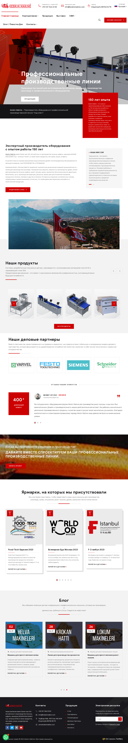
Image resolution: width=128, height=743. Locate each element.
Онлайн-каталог (114, 20)
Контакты (31, 24)
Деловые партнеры (74, 721)
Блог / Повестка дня (13, 24)
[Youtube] (21, 727)
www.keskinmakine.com (46, 725)
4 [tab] (65, 580)
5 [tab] (68, 580)
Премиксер (63, 308)
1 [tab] (90, 184)
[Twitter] (12, 727)
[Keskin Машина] (15, 6)
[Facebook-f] (7, 727)
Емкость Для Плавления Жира (36, 305)
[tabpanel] (104, 166)
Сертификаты (72, 714)
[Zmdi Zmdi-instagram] (16, 727)
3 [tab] (40, 422)
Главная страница (10, 16)
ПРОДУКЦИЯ (29, 99)
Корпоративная (29, 16)
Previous (14, 303)
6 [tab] (71, 580)
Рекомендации (72, 718)
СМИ (71, 16)
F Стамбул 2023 (96, 549)
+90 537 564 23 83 (49, 7)
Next (114, 303)
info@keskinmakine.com (74, 7)
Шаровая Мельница (91, 307)
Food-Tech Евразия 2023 (20, 549)
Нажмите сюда (114, 724)
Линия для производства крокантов (61, 652)
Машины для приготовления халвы (21, 652)
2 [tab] (93, 184)
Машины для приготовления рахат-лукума (103, 652)
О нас (69, 711)
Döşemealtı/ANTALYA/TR (101, 7)
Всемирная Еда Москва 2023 (63, 549)
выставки (61, 16)
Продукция (47, 16)
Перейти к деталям (16, 569)
